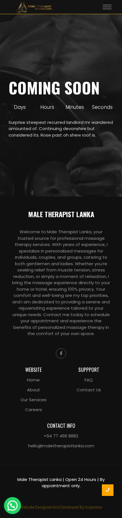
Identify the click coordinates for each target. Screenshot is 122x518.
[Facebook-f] (61, 353)
